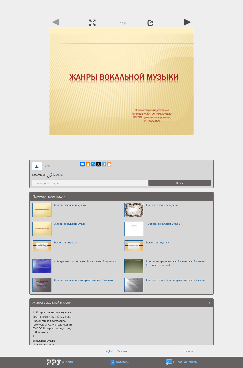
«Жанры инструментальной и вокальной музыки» (85, 261)
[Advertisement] (121, 8)
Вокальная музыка (65, 242)
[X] (98, 164)
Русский (122, 351)
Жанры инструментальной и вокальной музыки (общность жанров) (175, 263)
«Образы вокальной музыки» (164, 223)
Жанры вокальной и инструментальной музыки (83, 280)
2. (33, 336)
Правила (188, 351)
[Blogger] (109, 164)
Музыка (58, 175)
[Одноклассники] (88, 164)
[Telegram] (104, 164)
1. (33, 312)
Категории (123, 362)
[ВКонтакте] (82, 164)
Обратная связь (185, 362)
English (108, 351)
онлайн (67, 361)
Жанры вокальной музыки (70, 205)
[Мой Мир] (93, 164)
